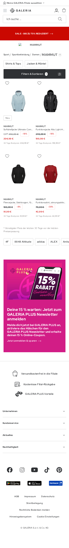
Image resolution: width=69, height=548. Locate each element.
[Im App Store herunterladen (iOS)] (34, 483)
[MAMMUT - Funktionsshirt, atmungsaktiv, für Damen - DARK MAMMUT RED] (50, 174)
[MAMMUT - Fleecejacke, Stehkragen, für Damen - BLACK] (18, 174)
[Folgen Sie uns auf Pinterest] (59, 469)
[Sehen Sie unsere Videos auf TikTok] (46, 469)
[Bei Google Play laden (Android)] (13, 483)
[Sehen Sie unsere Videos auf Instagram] (22, 469)
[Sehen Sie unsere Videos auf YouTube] (34, 469)
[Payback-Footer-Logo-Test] (56, 483)
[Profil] (56, 10)
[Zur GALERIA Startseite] (20, 11)
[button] (24, 3)
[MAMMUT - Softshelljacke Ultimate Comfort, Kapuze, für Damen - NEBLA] (18, 101)
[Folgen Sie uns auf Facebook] (9, 469)
